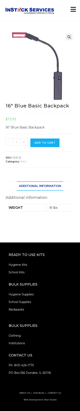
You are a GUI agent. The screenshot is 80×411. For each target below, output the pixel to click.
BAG (23, 161)
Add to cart (44, 142)
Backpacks (16, 309)
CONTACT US (54, 393)
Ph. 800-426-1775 (21, 365)
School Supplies (20, 302)
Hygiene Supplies (21, 294)
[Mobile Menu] (71, 10)
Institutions (17, 343)
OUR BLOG (39, 393)
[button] (69, 37)
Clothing (15, 335)
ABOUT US (24, 393)
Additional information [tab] (40, 186)
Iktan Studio (50, 399)
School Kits (16, 272)
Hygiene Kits (18, 265)
